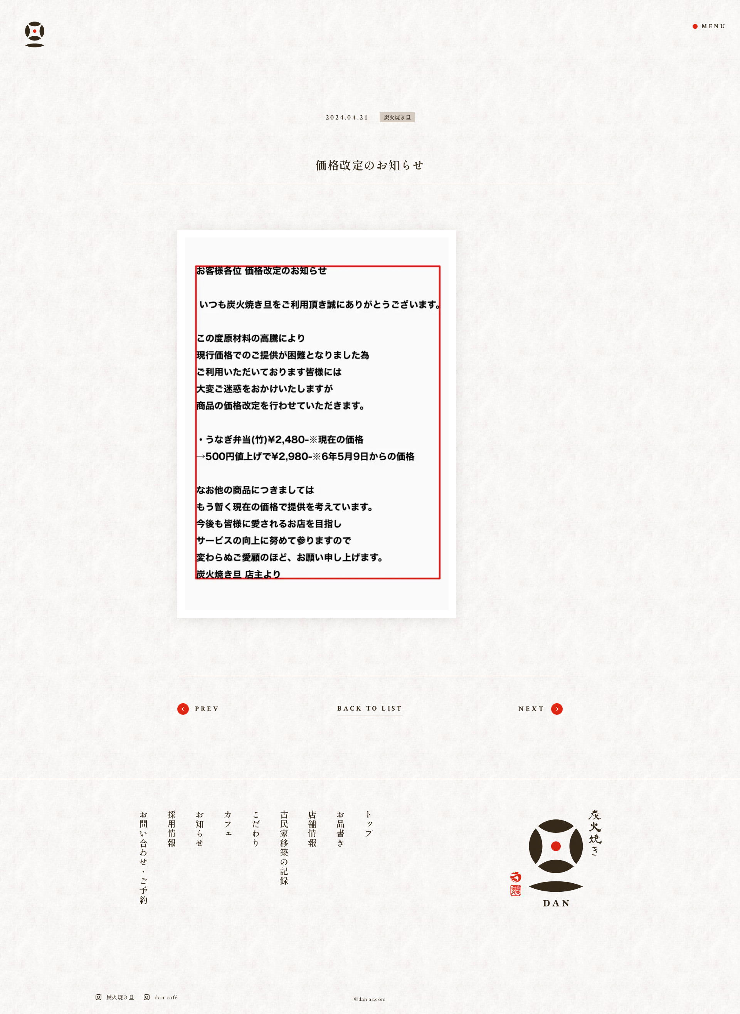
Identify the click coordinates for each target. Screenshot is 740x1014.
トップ (368, 824)
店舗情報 (312, 829)
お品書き (340, 829)
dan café (166, 997)
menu (714, 26)
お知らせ (199, 829)
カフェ (228, 824)
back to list (370, 708)
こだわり (256, 829)
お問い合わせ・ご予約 (143, 857)
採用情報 (171, 829)
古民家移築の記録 (284, 848)
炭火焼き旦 (397, 117)
